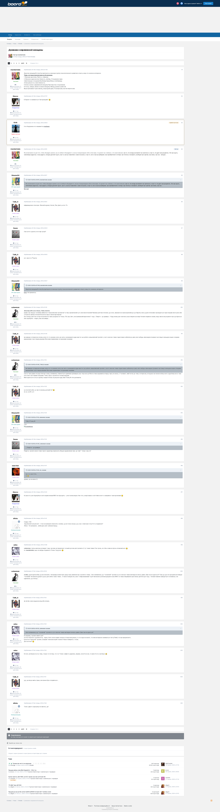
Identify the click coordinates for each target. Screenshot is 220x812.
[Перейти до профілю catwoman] (16, 313)
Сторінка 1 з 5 (34, 63)
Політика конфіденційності (102, 806)
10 (16, 322)
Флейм (33, 56)
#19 (182, 544)
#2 (182, 96)
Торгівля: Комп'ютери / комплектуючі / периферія (41, 772)
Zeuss (15, 228)
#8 (182, 254)
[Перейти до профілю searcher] (16, 472)
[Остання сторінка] (26, 63)
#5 (182, 175)
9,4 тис (16, 216)
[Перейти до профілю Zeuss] (16, 234)
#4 (182, 149)
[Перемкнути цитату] (26, 179)
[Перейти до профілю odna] (16, 551)
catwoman (15, 307)
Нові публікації (37, 35)
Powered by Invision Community (110, 809)
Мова (90, 806)
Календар (17, 39)
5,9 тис (16, 137)
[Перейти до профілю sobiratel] (163, 778)
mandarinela (21, 55)
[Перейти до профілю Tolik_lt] (16, 208)
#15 (182, 439)
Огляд (10, 35)
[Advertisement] (110, 20)
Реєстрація (208, 3)
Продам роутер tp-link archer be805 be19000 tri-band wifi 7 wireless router (30, 792)
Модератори (34, 39)
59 (44, 763)
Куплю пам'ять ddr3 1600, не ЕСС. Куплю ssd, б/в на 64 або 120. (27, 776)
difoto (15, 518)
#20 (181, 571)
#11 (182, 333)
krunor (12, 772)
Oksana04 (15, 175)
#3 (182, 122)
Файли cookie (128, 806)
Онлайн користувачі (47, 39)
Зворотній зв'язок (117, 806)
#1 (182, 69)
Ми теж (26, 189)
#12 (182, 360)
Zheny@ (12, 765)
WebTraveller (168, 763)
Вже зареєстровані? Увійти (192, 3)
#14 (182, 412)
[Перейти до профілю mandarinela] (10, 56)
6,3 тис (16, 559)
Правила (25, 39)
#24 (181, 676)
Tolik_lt (15, 202)
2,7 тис (16, 111)
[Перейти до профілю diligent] (163, 786)
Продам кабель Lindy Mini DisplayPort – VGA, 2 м (22, 770)
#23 (182, 650)
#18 (182, 518)
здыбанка (47, 126)
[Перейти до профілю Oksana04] (16, 181)
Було (25, 292)
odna (15, 545)
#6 (182, 201)
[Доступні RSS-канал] (211, 800)
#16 (182, 465)
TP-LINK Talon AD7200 (15, 785)
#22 (182, 624)
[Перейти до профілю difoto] (16, 524)
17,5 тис (16, 533)
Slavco (15, 96)
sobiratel (12, 778)
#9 (182, 280)
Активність (27, 35)
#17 (182, 492)
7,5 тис (16, 190)
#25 (182, 703)
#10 (182, 307)
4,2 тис (16, 243)
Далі (22, 63)
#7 (182, 228)
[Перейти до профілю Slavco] (16, 102)
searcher (15, 466)
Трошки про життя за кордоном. (22, 763)
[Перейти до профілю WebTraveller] (163, 764)
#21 (182, 597)
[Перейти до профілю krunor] (163, 771)
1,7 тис (16, 480)
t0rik (15, 122)
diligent (12, 787)
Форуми (9, 39)
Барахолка (18, 35)
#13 (182, 386)
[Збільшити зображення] (49, 99)
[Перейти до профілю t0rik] (16, 128)
